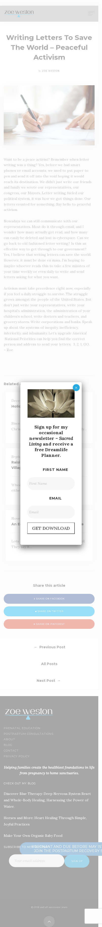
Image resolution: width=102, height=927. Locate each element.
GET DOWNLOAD (51, 528)
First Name (55, 469)
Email (55, 498)
